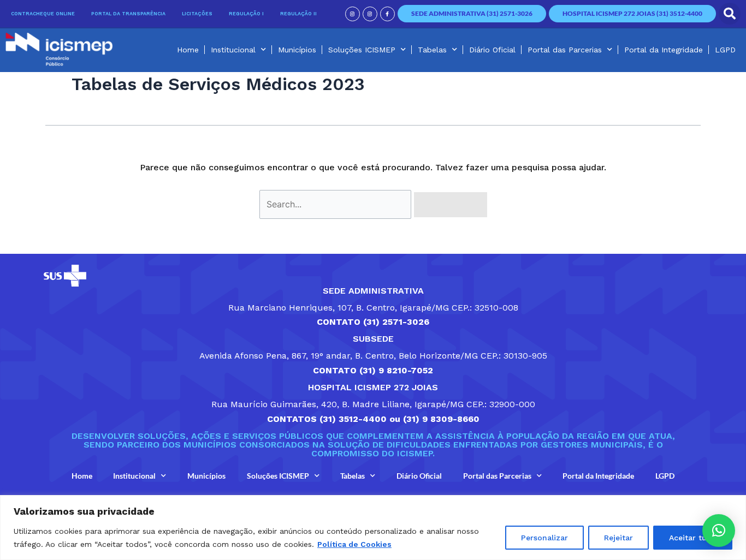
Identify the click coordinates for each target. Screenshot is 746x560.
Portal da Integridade (663, 49)
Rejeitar (618, 537)
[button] (730, 14)
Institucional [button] (233, 49)
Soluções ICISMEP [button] (361, 49)
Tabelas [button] (432, 49)
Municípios (297, 49)
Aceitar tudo (693, 537)
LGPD (725, 49)
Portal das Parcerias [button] (565, 49)
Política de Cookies (354, 544)
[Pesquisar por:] (336, 204)
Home (188, 49)
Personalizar (544, 537)
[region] (373, 527)
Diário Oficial (492, 49)
